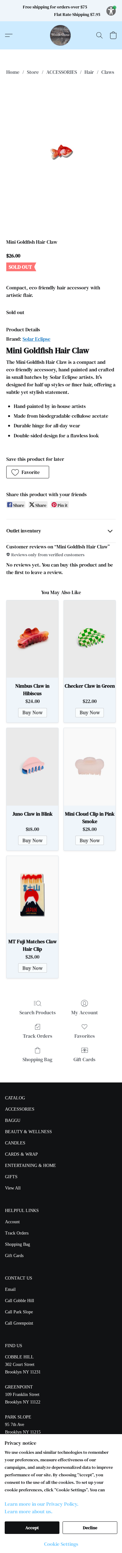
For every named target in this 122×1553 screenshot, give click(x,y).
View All (13, 1188)
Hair (89, 72)
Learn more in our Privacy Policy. (42, 1503)
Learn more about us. (29, 1511)
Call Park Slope (19, 1312)
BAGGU (12, 1120)
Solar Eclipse (36, 338)
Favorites (84, 1035)
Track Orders (37, 1035)
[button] (61, 35)
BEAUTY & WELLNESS (28, 1131)
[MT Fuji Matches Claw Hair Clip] (32, 894)
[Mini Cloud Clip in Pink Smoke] (89, 766)
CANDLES (15, 1143)
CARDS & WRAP (21, 1154)
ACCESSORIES (61, 72)
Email (10, 1289)
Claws (107, 72)
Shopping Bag (37, 1059)
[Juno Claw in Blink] (32, 766)
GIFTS (11, 1176)
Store (33, 72)
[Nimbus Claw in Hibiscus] (32, 639)
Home (12, 72)
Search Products (37, 1012)
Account (12, 1221)
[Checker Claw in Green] (89, 639)
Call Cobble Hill (19, 1300)
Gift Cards (84, 1059)
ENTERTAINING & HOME (30, 1165)
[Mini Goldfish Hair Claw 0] (61, 155)
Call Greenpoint (19, 1323)
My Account (84, 1012)
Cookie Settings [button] (61, 1543)
